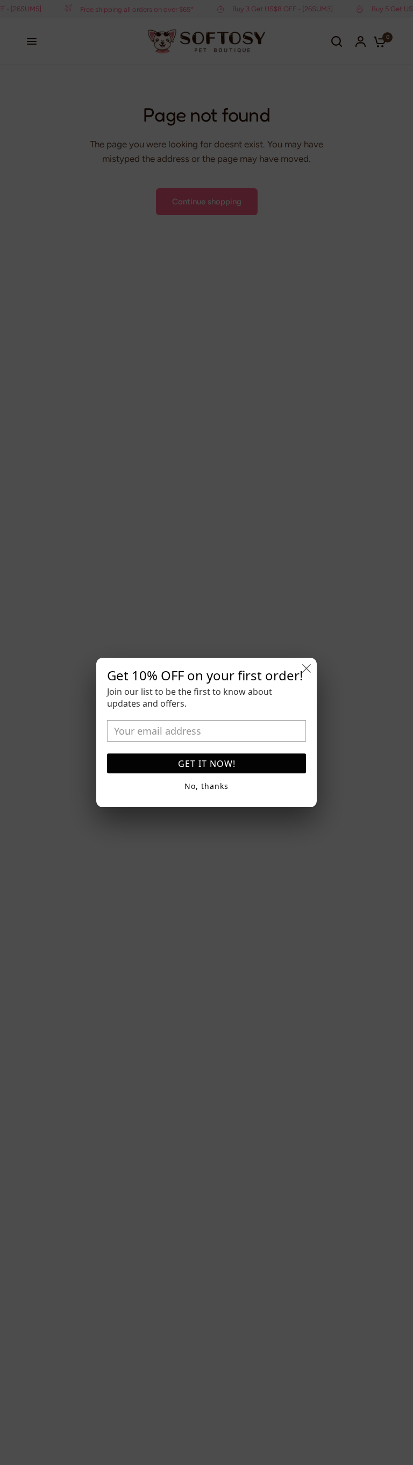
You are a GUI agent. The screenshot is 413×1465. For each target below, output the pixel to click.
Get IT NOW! (207, 764)
